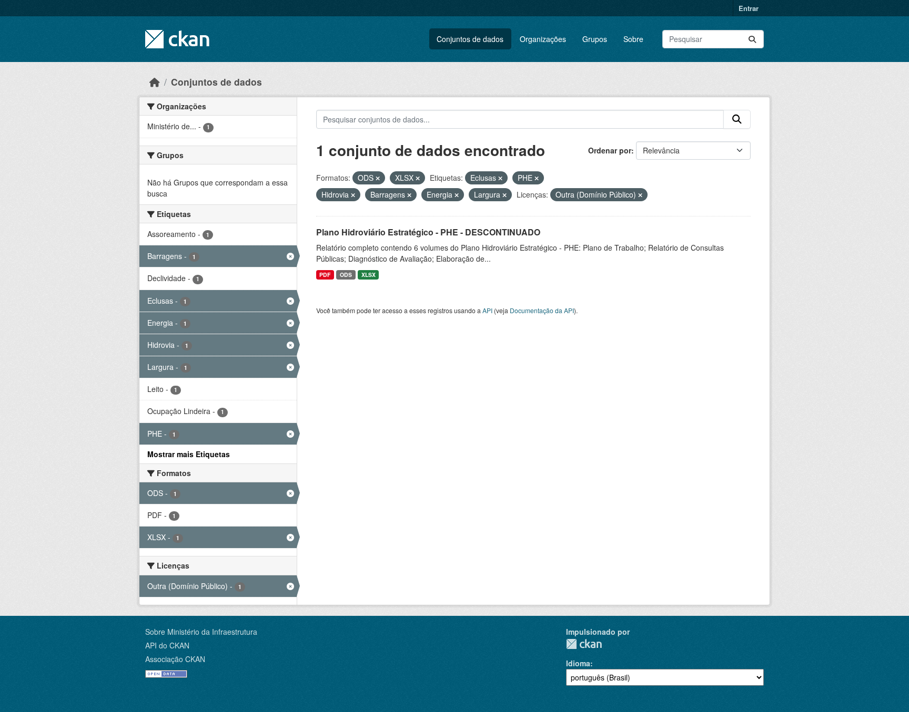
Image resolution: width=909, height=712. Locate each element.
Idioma (578, 663)
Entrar (749, 8)
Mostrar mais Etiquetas (188, 454)
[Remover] (378, 178)
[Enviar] (752, 39)
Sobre (633, 39)
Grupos (594, 39)
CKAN (584, 643)
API (487, 310)
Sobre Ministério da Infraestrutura (201, 631)
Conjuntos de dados (470, 39)
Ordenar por (609, 150)
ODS (346, 274)
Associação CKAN (175, 659)
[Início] (154, 81)
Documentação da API (542, 310)
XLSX (368, 274)
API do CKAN (167, 645)
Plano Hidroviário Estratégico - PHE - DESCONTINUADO (428, 232)
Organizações (543, 39)
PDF (324, 274)
